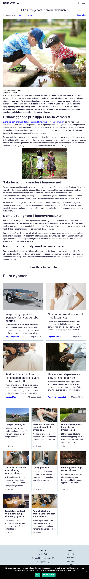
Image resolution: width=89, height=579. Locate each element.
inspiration (81, 15)
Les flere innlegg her (44, 267)
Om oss (70, 558)
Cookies (70, 561)
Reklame (70, 554)
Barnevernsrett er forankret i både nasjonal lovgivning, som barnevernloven (33, 122)
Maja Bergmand (12, 337)
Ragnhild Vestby (25, 15)
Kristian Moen (11, 397)
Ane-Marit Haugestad (57, 397)
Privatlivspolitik (48, 575)
